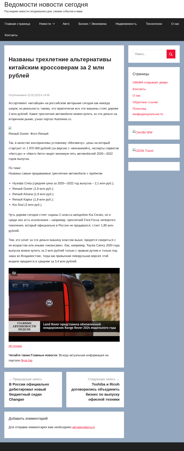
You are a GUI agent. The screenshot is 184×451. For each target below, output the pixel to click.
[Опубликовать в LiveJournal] (59, 87)
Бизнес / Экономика (92, 24)
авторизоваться (83, 427)
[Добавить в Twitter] (32, 87)
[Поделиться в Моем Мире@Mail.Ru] (25, 87)
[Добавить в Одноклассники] (18, 87)
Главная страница (17, 24)
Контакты (11, 35)
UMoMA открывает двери (150, 82)
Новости (45, 24)
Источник (15, 346)
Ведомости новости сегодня (46, 4)
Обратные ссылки (145, 102)
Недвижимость (126, 24)
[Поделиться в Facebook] (46, 87)
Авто (66, 24)
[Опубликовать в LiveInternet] (52, 87)
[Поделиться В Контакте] (11, 87)
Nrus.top (26, 360)
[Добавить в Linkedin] (39, 87)
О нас (175, 24)
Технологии (154, 24)
